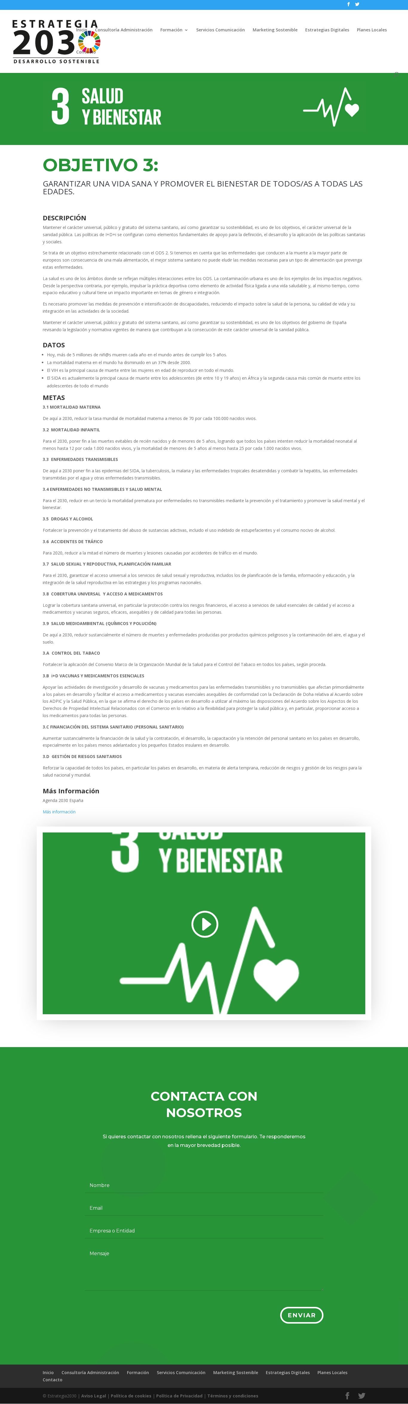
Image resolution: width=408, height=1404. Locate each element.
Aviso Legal (93, 1396)
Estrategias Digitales (327, 30)
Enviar (302, 1315)
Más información (59, 812)
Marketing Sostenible (275, 30)
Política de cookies (131, 1396)
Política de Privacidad (179, 1396)
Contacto (86, 52)
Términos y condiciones (232, 1396)
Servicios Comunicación (220, 30)
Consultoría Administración (124, 30)
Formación (171, 30)
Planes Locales (372, 30)
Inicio (81, 30)
